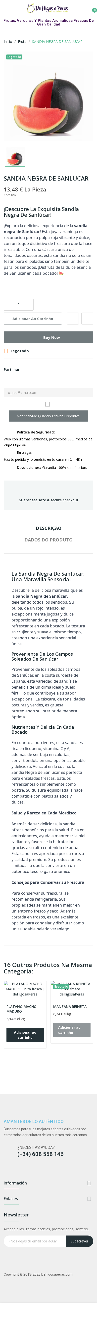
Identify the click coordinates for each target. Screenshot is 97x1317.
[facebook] (6, 1170)
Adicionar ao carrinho (32, 318)
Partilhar (25, 369)
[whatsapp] (45, 1170)
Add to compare (87, 318)
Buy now (51, 337)
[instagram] (15, 1170)
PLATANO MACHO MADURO (21, 1009)
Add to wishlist (73, 318)
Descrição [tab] (48, 528)
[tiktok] (25, 1170)
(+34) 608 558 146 (40, 1154)
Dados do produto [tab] (48, 540)
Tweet (31, 369)
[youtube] (35, 1170)
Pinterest (37, 369)
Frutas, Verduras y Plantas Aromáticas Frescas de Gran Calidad (48, 22)
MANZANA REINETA (70, 1006)
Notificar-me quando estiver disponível (48, 416)
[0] (91, 8)
